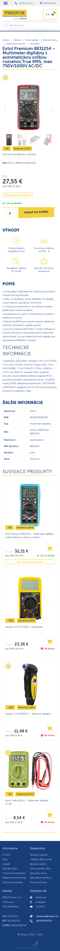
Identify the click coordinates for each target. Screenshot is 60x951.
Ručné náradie (32, 40)
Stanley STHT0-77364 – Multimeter (24, 627)
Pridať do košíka (36, 212)
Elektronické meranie (16, 44)
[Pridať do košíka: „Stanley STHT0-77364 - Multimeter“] (50, 642)
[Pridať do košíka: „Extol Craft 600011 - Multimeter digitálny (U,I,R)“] (50, 815)
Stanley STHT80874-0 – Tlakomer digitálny (28, 713)
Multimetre (35, 44)
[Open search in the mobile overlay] (30, 25)
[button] (5, 3)
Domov (5, 40)
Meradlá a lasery (50, 40)
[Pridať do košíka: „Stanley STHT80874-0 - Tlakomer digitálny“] (50, 728)
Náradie (17, 40)
